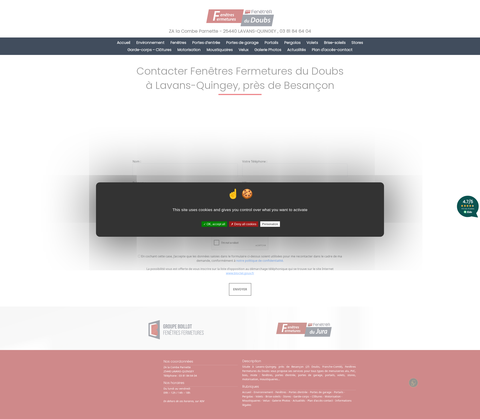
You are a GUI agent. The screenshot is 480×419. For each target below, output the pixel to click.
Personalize (270, 224)
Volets (312, 42)
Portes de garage (242, 42)
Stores (357, 42)
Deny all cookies (244, 224)
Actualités (296, 49)
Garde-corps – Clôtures (149, 49)
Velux (243, 49)
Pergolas (292, 42)
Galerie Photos (267, 49)
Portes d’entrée (206, 42)
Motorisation (189, 49)
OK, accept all (215, 224)
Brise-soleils (335, 42)
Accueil (123, 42)
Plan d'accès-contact (332, 49)
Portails (271, 42)
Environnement (150, 42)
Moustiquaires (220, 49)
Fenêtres (178, 42)
